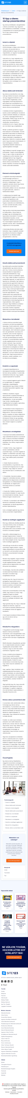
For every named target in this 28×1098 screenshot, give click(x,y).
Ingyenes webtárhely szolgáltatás (9, 1051)
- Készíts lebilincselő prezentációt (13, 811)
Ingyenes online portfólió (7, 1032)
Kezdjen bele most (14, 251)
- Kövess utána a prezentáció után (13, 828)
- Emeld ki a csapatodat (10, 816)
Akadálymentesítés (14, 1093)
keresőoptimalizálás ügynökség (9, 1055)
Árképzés (3, 993)
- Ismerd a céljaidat (9, 802)
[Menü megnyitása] (25, 2)
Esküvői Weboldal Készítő (7, 1030)
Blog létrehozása (5, 1040)
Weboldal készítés (5, 1013)
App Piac (5, 1004)
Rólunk (2, 1062)
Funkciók (3, 995)
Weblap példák (5, 1000)
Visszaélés (19, 1092)
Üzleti (13, 10)
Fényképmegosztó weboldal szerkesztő (11, 1023)
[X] (5, 981)
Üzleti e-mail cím (5, 1038)
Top (5, 875)
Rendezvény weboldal (6, 1025)
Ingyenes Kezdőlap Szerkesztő (8, 1019)
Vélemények (4, 997)
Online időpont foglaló (6, 1049)
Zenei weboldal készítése (7, 1028)
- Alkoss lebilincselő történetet (12, 805)
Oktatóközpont (5, 10)
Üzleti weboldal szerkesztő (8, 1021)
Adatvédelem (13, 1092)
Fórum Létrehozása (6, 1043)
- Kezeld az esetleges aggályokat (13, 822)
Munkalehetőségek (8, 1068)
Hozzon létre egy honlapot (14, 860)
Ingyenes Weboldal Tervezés (8, 1053)
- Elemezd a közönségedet (11, 808)
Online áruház (4, 1015)
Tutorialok (7, 872)
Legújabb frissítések (6, 1006)
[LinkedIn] (8, 981)
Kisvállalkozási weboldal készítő (9, 1034)
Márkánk (3, 1075)
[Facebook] (2, 981)
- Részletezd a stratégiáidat (11, 819)
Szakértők (3, 1073)
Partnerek (3, 1071)
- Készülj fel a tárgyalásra (11, 825)
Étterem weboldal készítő (7, 1047)
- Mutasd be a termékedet (11, 813)
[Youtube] (11, 981)
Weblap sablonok (5, 1002)
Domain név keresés (6, 1017)
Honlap (3, 991)
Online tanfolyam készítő (7, 1045)
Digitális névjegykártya (6, 1036)
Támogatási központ (6, 1064)
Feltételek (7, 1092)
